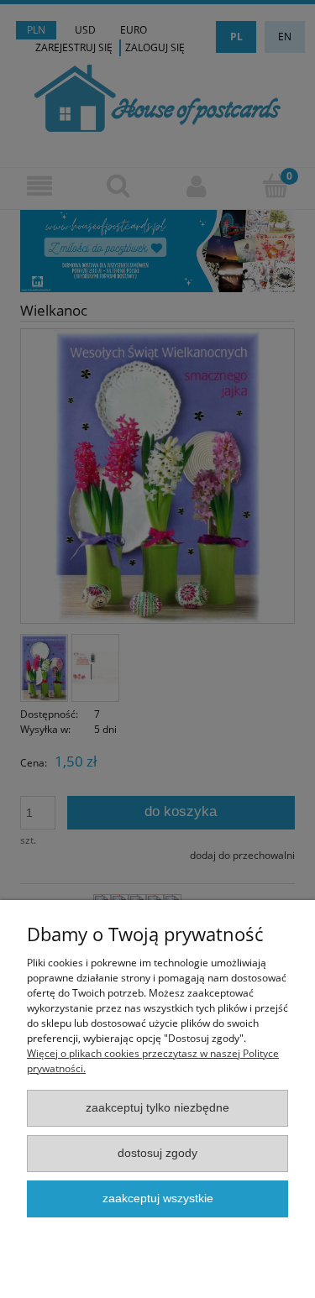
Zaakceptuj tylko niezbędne (157, 1108)
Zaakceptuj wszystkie (157, 1198)
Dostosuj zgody (157, 1153)
